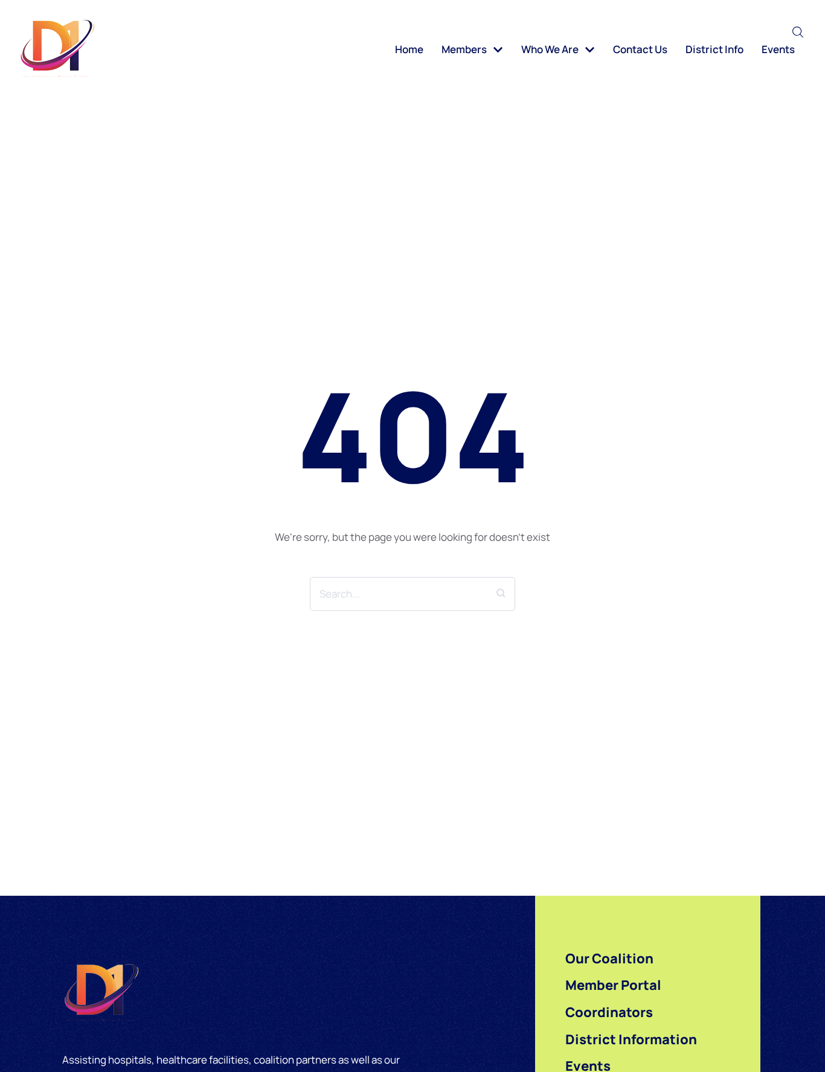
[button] (798, 32)
